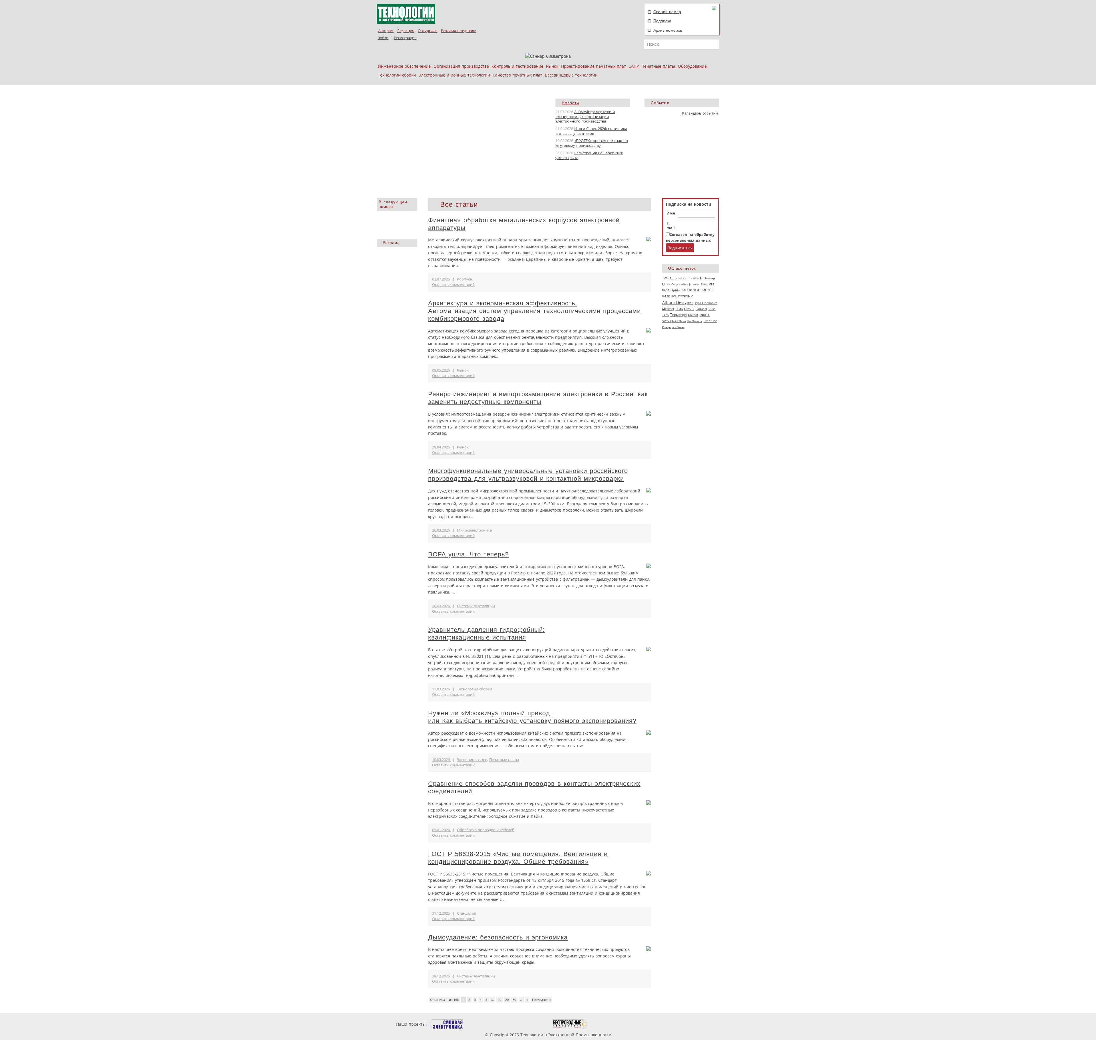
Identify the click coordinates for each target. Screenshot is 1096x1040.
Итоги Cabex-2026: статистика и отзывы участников (591, 131)
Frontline (710, 321)
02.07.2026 (441, 279)
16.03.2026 (441, 606)
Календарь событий (700, 113)
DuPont (693, 315)
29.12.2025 (441, 976)
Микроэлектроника (474, 530)
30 (514, 999)
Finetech (695, 278)
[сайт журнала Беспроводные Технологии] (569, 1024)
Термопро (678, 314)
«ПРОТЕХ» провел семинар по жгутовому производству (591, 143)
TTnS (665, 315)
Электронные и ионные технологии (454, 75)
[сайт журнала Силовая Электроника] (446, 1024)
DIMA (679, 309)
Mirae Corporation (675, 284)
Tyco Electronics (706, 303)
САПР (633, 66)
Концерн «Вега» (673, 327)
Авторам (386, 30)
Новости (570, 103)
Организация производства (461, 66)
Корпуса (464, 279)
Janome (694, 284)
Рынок (552, 66)
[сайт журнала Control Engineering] (607, 1024)
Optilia (675, 290)
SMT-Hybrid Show (674, 321)
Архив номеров (667, 30)
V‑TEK (666, 296)
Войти (383, 37)
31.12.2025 (441, 913)
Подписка (662, 21)
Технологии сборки (397, 75)
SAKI (696, 290)
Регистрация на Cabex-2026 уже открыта (589, 155)
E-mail (670, 226)
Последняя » (541, 999)
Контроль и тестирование (517, 66)
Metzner (668, 309)
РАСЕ (665, 290)
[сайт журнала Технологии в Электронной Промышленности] (483, 1024)
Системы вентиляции (476, 606)
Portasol (701, 309)
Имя (670, 213)
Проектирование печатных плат (593, 66)
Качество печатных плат (517, 75)
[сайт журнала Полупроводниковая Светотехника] (524, 1024)
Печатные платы (658, 66)
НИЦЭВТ (706, 290)
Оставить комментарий (453, 284)
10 (499, 999)
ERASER (689, 309)
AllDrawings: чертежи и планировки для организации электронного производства (585, 116)
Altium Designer (677, 302)
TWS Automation (674, 278)
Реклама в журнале (458, 30)
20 (507, 999)
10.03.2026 (441, 759)
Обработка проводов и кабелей (485, 829)
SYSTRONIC (685, 296)
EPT (711, 284)
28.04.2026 (441, 447)
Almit (704, 284)
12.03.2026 (441, 689)
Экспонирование (472, 759)
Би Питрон (694, 321)
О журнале (427, 30)
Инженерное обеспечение (404, 66)
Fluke (712, 309)
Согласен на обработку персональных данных (690, 237)
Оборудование (692, 66)
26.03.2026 (441, 530)
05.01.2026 (441, 829)
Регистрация (405, 37)
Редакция (405, 30)
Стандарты (466, 913)
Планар (709, 278)
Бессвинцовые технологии (571, 75)
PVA (673, 296)
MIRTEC (705, 315)
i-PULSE (687, 290)
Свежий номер (667, 11)
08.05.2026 (441, 370)
